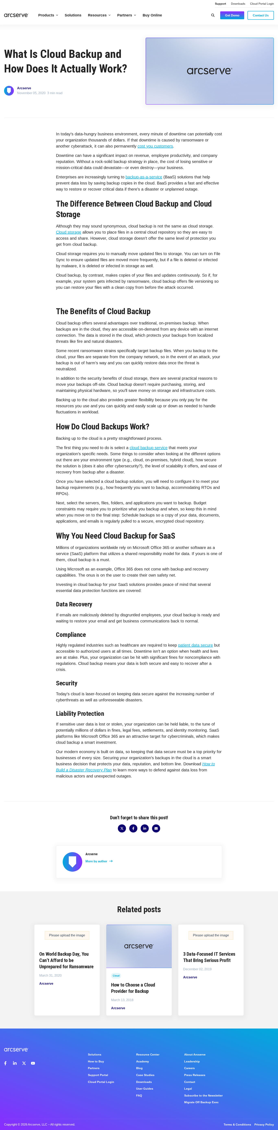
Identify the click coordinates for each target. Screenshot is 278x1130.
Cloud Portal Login (262, 3)
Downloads (238, 3)
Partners (124, 15)
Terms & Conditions (237, 1124)
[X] (24, 1063)
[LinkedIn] (15, 1063)
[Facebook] (6, 1063)
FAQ (139, 1095)
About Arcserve (195, 1054)
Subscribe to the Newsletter (203, 1095)
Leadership (192, 1061)
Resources (97, 15)
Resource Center (147, 1054)
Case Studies (145, 1075)
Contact (189, 1082)
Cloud (116, 975)
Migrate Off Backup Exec (201, 1102)
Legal (188, 1088)
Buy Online (152, 15)
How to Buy (96, 1061)
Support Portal (98, 1075)
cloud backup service (148, 447)
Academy (142, 1061)
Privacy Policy (264, 1124)
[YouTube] (33, 1063)
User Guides (144, 1088)
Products (46, 15)
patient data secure (195, 645)
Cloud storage (68, 232)
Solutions (73, 15)
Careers (189, 1068)
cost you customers (155, 146)
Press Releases (194, 1075)
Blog (139, 1068)
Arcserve (24, 88)
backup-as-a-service (144, 177)
